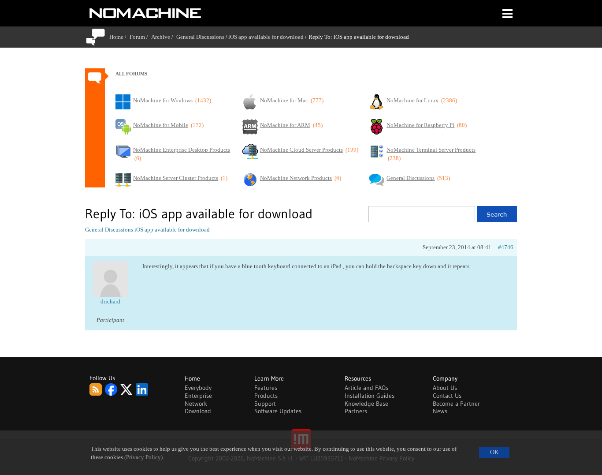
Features (265, 388)
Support (265, 404)
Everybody (198, 388)
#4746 (505, 247)
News (440, 411)
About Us (445, 388)
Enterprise (198, 396)
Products (266, 396)
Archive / (163, 37)
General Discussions (200, 37)
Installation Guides (369, 396)
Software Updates (277, 411)
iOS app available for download (266, 37)
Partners (356, 411)
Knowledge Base (366, 404)
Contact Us (447, 396)
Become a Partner (456, 404)
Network (196, 404)
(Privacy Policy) (143, 457)
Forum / (140, 37)
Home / (119, 37)
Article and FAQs (366, 388)
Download (198, 411)
